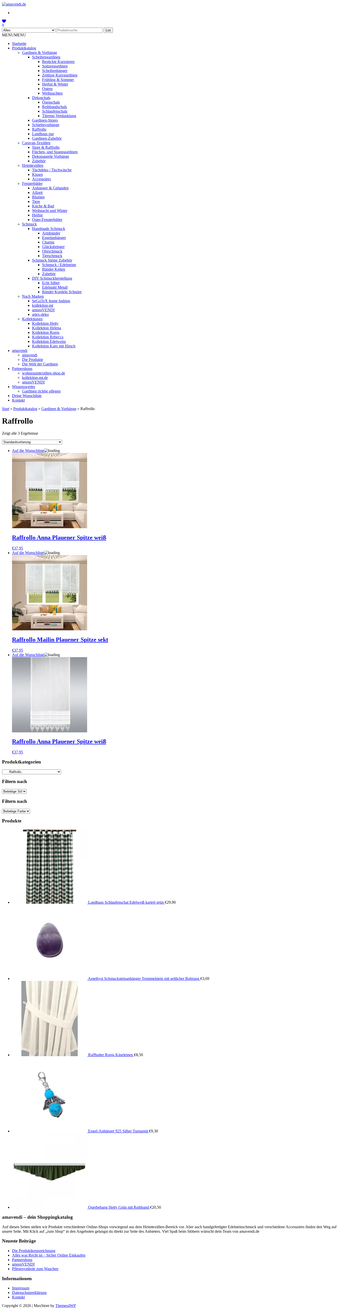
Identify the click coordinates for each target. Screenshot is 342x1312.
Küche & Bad (43, 206)
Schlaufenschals (54, 111)
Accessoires (41, 179)
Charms (48, 242)
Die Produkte (32, 359)
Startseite (19, 43)
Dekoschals (41, 98)
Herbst (37, 215)
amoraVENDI (43, 310)
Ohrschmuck (52, 251)
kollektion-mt (42, 305)
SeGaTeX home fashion (51, 301)
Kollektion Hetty (45, 323)
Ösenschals (51, 102)
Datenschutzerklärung (29, 1292)
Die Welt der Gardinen (40, 364)
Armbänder (51, 233)
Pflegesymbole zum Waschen (35, 1269)
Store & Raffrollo (46, 147)
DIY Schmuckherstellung (52, 278)
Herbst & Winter (55, 84)
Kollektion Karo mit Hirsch (53, 346)
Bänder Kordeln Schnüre (62, 292)
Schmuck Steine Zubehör (52, 260)
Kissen (37, 174)
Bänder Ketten (53, 269)
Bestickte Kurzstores (58, 61)
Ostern (47, 89)
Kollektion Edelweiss (49, 341)
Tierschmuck (52, 256)
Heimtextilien (32, 165)
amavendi (19, 350)
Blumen (38, 197)
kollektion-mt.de (35, 377)
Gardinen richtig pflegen (41, 391)
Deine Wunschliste (27, 396)
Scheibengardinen (46, 57)
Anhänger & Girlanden (50, 188)
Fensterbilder (32, 183)
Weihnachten (52, 93)
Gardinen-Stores (45, 120)
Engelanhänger (54, 238)
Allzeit (37, 192)
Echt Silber (51, 283)
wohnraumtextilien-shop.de (43, 373)
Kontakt (18, 400)
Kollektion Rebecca (47, 337)
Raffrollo (39, 129)
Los (108, 30)
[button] (14, 35)
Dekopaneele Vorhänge (50, 156)
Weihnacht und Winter (49, 210)
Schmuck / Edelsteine (59, 265)
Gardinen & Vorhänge (39, 52)
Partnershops (22, 368)
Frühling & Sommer (58, 80)
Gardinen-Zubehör (47, 138)
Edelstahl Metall (55, 287)
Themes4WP (65, 1305)
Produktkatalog (24, 48)
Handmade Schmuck (48, 228)
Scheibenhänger (54, 70)
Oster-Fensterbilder (47, 219)
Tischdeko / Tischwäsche (52, 170)
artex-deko (40, 314)
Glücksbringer (53, 247)
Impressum (20, 1288)
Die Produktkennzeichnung (33, 1251)
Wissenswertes (23, 386)
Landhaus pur (43, 134)
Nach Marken (33, 296)
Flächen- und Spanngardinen (55, 152)
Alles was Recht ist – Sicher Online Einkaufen (48, 1255)
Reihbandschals (54, 107)
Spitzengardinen (55, 66)
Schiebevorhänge (45, 125)
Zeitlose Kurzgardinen (59, 75)
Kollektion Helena (46, 328)
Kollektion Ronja (45, 332)
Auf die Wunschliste (28, 450)
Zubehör (39, 161)
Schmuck (29, 224)
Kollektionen (32, 319)
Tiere (36, 201)
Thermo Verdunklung (59, 116)
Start (5, 409)
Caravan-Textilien (36, 143)
